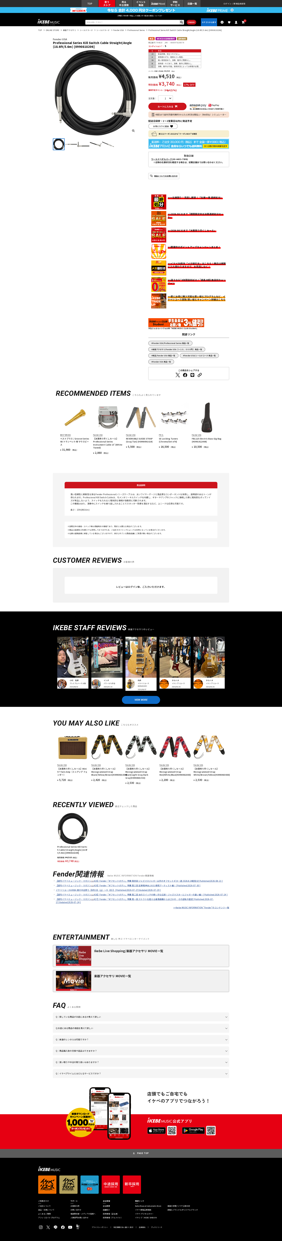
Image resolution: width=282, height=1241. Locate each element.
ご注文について (44, 1206)
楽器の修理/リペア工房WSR (178, 1206)
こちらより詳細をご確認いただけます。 (101, 1078)
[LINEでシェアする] (192, 375)
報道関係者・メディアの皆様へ (82, 1214)
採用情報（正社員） (111, 1214)
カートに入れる (165, 106)
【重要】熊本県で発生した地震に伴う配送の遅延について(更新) (141, 15)
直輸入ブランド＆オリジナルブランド (182, 1210)
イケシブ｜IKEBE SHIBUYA (146, 1218)
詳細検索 (191, 22)
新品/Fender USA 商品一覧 (164, 355)
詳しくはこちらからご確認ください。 (192, 1055)
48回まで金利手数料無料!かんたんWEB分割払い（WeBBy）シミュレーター (190, 114)
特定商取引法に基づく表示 (123, 1227)
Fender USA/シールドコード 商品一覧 (200, 355)
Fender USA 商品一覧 (162, 361)
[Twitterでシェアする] (178, 375)
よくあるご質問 (44, 1214)
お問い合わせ (75, 1210)
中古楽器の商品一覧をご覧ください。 (142, 1044)
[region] (141, 837)
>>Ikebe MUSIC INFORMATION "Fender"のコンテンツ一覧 (201, 907)
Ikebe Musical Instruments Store (148, 1206)
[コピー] (200, 375)
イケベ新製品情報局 (143, 1210)
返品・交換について (46, 1210)
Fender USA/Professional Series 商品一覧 (171, 343)
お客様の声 (74, 1206)
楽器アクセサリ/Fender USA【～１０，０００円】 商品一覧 (177, 349)
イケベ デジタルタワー (144, 1214)
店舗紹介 (106, 1210)
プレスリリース (156, 1227)
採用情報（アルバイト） (113, 1218)
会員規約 (142, 1227)
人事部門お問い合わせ (79, 1218)
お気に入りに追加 (161, 126)
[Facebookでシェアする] (185, 375)
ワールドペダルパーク (161, 159)
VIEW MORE (141, 699)
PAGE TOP (143, 1153)
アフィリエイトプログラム (49, 1218)
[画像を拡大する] (133, 130)
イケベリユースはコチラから (94, 1066)
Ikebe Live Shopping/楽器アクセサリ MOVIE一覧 (128, 951)
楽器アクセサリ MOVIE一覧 (112, 976)
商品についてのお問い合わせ (166, 176)
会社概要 (106, 1206)
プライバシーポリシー (100, 1227)
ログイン (227, 4)
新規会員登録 (239, 4)
